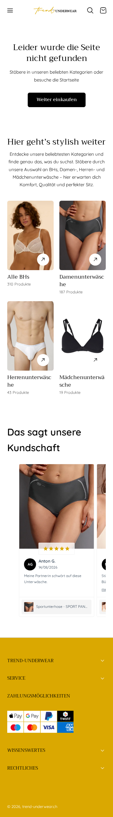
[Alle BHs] (30, 235)
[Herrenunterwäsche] (30, 336)
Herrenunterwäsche (29, 381)
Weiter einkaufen (56, 99)
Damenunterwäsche (81, 280)
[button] (10, 10)
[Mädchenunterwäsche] (82, 336)
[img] (56, 549)
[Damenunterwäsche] (82, 235)
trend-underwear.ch (39, 806)
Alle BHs (18, 277)
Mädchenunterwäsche (82, 381)
